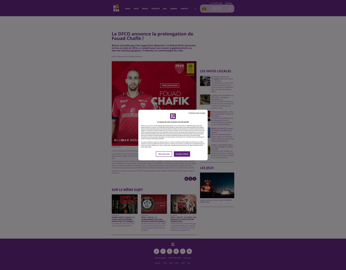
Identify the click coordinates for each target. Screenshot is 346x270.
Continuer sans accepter (197, 113)
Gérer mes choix (164, 154)
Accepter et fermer (182, 154)
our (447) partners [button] (149, 125)
